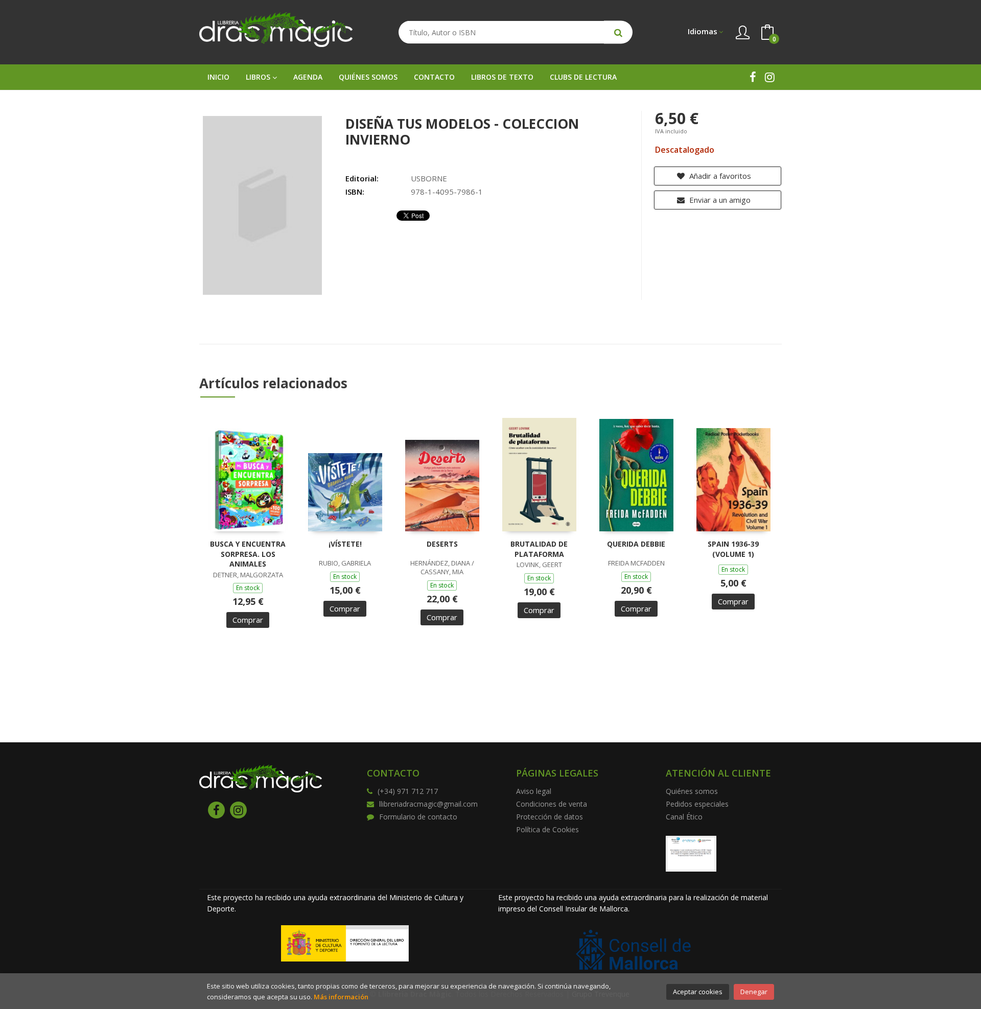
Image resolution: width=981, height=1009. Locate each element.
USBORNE (429, 178)
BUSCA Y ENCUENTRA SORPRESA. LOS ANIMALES (248, 554)
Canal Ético (684, 817)
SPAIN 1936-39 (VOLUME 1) (733, 549)
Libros (259, 77)
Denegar (753, 991)
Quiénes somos (692, 791)
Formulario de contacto (418, 817)
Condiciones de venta (551, 804)
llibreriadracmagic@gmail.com (428, 804)
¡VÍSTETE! (345, 544)
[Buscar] (618, 32)
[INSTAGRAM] (769, 76)
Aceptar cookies (697, 991)
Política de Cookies (547, 829)
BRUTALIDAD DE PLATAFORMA (539, 549)
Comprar (247, 620)
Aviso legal (533, 791)
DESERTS (442, 544)
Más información (341, 996)
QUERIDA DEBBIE (636, 544)
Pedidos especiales (697, 804)
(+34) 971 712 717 (408, 791)
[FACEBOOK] (752, 76)
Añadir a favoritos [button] (719, 176)
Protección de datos (549, 817)
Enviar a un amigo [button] (719, 200)
